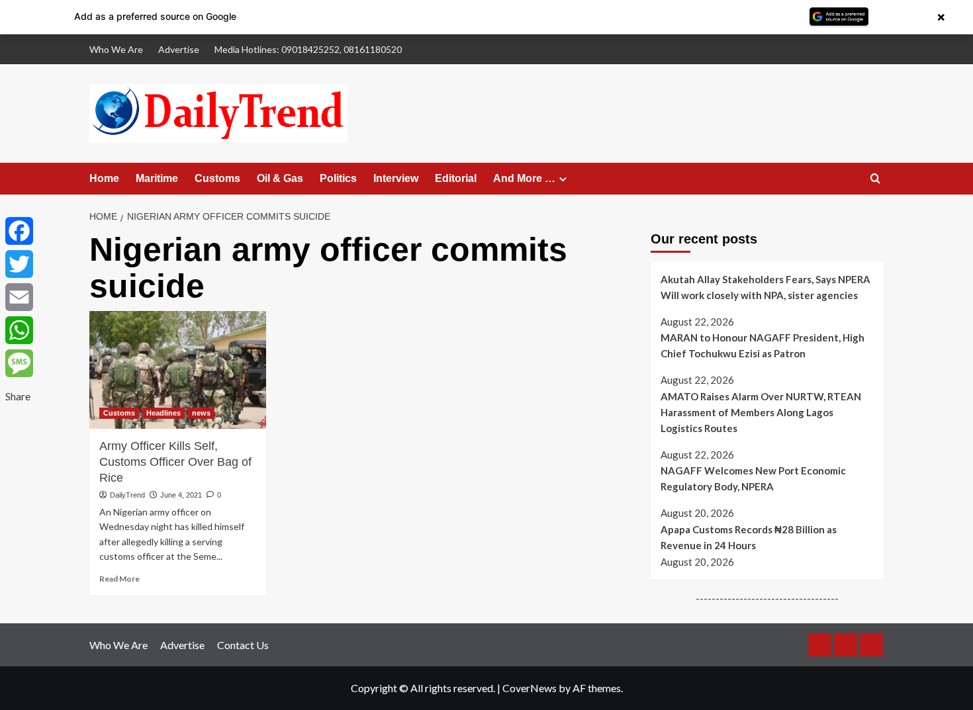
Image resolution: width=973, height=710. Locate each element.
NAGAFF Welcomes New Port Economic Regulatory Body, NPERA (753, 479)
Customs (217, 178)
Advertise (178, 49)
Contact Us (243, 645)
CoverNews (529, 688)
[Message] (19, 363)
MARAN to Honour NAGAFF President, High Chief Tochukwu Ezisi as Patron (762, 345)
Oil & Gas (280, 178)
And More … (524, 178)
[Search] (875, 179)
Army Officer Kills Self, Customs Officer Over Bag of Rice (175, 461)
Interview (395, 178)
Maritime (157, 178)
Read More (119, 579)
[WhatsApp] (19, 330)
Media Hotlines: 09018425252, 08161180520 (308, 49)
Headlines (163, 413)
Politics (338, 178)
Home (104, 178)
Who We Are (116, 49)
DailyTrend (127, 495)
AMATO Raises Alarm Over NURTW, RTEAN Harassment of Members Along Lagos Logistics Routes (761, 412)
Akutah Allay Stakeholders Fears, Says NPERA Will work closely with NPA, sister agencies (765, 287)
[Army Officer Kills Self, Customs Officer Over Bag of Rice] (177, 370)
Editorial (456, 178)
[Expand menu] (563, 179)
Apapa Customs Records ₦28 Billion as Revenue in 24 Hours (749, 537)
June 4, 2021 (181, 495)
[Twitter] (19, 264)
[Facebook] (19, 230)
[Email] (19, 297)
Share (17, 396)
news (201, 413)
